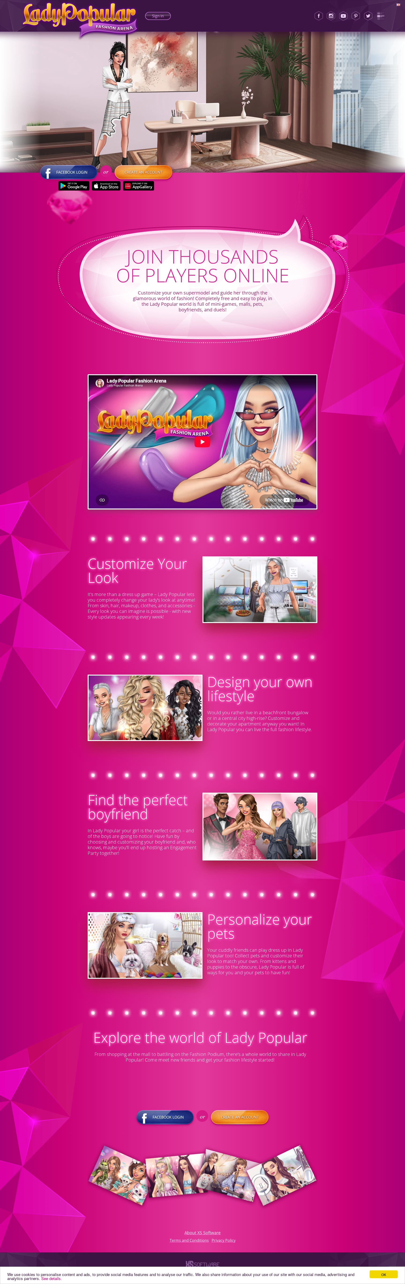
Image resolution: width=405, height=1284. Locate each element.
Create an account (143, 172)
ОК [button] (383, 1274)
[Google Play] (73, 186)
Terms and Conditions (189, 1240)
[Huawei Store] (138, 186)
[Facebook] (319, 16)
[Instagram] (331, 16)
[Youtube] (343, 16)
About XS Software (202, 1232)
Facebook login (71, 172)
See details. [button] (51, 1278)
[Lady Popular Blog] (380, 16)
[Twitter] (368, 16)
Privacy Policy (224, 1240)
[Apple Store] (106, 186)
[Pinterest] (356, 16)
